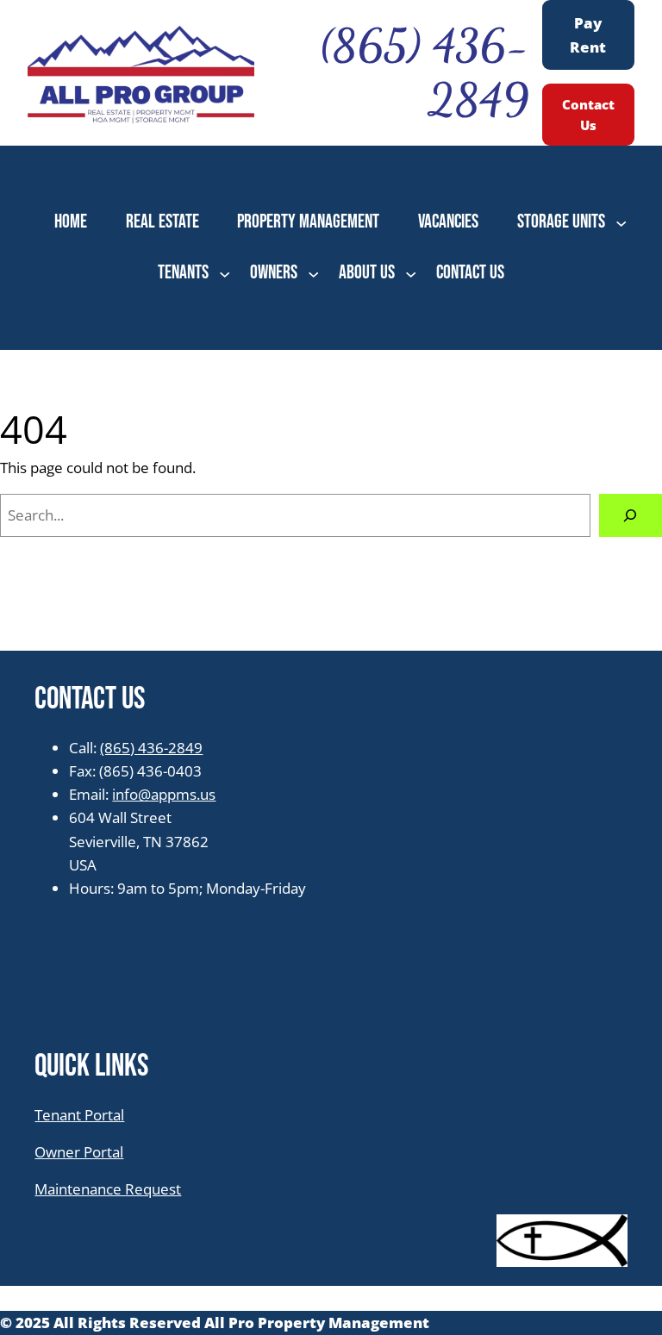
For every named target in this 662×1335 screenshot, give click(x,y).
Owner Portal (78, 1152)
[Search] (630, 516)
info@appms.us (163, 794)
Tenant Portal (79, 1115)
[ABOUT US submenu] (410, 272)
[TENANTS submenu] (224, 272)
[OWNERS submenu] (313, 272)
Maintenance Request (107, 1189)
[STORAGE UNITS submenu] (621, 222)
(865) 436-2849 (151, 748)
